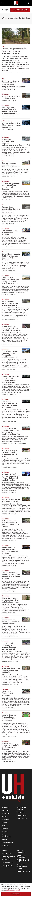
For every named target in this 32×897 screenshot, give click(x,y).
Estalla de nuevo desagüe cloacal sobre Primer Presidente (10, 303)
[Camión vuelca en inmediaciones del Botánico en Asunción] (26, 162)
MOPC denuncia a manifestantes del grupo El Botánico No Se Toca (10, 524)
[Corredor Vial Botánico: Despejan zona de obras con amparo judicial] (26, 642)
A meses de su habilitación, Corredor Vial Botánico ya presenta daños (11, 210)
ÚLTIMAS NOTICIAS (20, 10)
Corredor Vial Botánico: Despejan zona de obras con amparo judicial (10, 646)
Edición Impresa (7, 121)
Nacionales (5, 94)
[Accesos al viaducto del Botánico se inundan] (26, 95)
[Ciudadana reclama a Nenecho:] (26, 80)
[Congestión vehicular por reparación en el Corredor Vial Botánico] (26, 183)
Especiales (5, 689)
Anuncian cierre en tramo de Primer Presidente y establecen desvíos (9, 354)
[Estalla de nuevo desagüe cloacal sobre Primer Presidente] (26, 301)
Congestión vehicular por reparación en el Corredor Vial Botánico (10, 186)
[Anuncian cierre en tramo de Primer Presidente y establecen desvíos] (26, 350)
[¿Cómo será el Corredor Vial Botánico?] (26, 691)
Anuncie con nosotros (21, 808)
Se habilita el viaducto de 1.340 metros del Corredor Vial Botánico (11, 257)
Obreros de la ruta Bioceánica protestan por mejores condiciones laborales (11, 431)
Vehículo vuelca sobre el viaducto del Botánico (10, 233)
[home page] (16, 3)
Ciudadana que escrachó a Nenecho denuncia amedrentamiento (14, 51)
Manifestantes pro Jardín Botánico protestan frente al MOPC (9, 453)
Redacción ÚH (19, 73)
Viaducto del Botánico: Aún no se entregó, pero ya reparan (11, 125)
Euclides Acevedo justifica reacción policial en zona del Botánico (10, 550)
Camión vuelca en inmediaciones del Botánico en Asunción (11, 165)
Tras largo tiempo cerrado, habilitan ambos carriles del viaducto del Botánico (10, 111)
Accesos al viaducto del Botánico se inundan (11, 97)
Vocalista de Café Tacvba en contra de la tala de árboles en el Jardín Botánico (11, 477)
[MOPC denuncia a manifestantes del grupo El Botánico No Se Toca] (26, 520)
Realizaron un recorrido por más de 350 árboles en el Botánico (10, 746)
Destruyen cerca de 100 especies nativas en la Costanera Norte (10, 600)
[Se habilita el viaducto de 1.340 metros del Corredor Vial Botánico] (26, 253)
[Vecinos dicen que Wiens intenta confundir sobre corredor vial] (26, 714)
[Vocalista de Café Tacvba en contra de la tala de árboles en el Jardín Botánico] (26, 474)
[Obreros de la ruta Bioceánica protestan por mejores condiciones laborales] (26, 428)
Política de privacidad (13, 890)
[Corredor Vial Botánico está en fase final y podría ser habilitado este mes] (26, 277)
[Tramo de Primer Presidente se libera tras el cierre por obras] (26, 326)
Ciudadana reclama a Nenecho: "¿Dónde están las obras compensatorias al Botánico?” (14, 84)
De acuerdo (16, 894)
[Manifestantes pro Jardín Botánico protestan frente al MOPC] (26, 450)
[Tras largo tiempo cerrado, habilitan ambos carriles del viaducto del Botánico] (26, 107)
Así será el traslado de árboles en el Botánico (11, 500)
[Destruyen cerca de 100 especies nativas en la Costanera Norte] (26, 597)
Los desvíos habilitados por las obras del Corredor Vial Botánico (9, 404)
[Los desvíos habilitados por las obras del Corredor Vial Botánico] (26, 401)
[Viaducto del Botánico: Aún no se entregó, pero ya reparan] (26, 122)
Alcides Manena (21, 443)
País (3, 46)
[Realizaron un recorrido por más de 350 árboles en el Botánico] (26, 742)
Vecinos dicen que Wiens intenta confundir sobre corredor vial (9, 718)
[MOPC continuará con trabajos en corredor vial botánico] (26, 668)
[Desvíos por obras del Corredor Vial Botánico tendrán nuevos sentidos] (26, 376)
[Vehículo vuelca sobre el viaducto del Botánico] (26, 230)
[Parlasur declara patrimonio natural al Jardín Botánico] (26, 619)
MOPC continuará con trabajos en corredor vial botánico (11, 670)
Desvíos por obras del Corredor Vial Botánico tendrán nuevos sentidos (10, 379)
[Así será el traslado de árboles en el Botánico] (26, 499)
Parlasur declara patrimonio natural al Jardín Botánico (10, 622)
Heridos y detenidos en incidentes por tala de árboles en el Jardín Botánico (11, 576)
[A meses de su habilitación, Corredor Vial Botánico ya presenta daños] (26, 206)
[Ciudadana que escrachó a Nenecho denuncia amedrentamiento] (16, 36)
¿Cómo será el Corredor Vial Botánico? (7, 694)
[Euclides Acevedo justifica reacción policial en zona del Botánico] (26, 547)
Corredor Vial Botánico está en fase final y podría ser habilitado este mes (10, 281)
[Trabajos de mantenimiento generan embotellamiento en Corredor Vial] (26, 139)
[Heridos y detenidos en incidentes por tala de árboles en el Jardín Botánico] (26, 572)
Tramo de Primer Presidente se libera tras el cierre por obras (11, 328)
